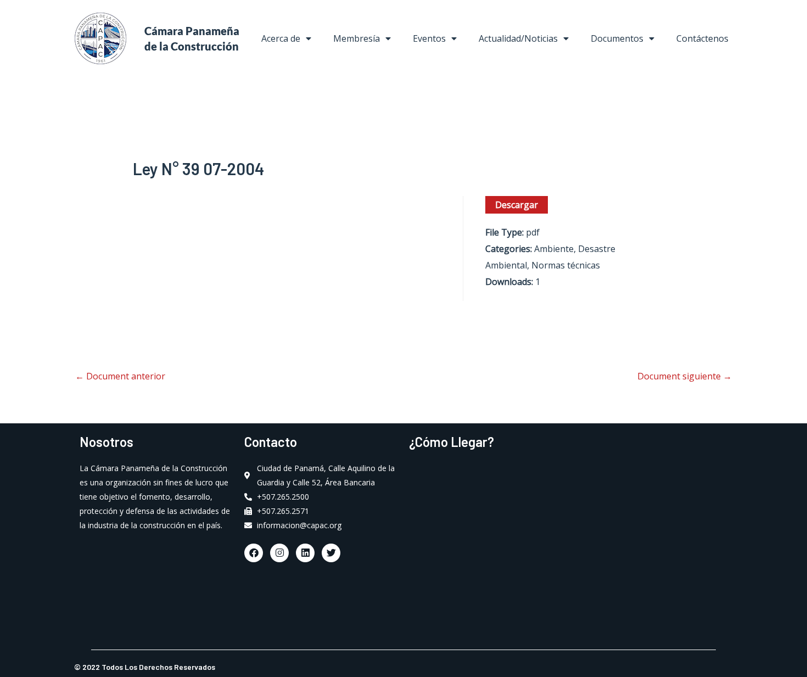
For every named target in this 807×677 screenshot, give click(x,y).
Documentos (617, 38)
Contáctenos (702, 38)
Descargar (516, 205)
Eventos (429, 38)
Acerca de (280, 38)
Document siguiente (684, 376)
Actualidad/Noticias (518, 38)
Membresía (356, 38)
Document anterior (120, 376)
